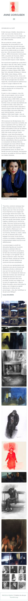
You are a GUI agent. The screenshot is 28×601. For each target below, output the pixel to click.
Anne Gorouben (14, 14)
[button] (14, 19)
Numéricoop (14, 597)
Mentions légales (7, 595)
